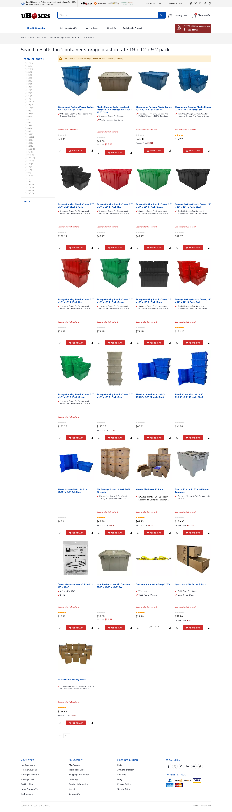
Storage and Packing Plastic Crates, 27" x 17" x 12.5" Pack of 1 (154, 108)
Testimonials (27, 794)
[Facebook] (191, 3)
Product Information (78, 784)
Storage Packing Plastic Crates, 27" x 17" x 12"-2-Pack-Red (76, 301)
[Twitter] (195, 3)
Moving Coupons (29, 769)
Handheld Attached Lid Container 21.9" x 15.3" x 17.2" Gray (114, 586)
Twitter (175, 766)
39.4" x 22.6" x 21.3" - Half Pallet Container (192, 491)
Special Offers (124, 789)
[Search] (161, 15)
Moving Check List (29, 779)
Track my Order (180, 15)
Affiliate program (125, 769)
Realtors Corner (28, 765)
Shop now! (191, 30)
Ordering (73, 779)
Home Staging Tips (30, 789)
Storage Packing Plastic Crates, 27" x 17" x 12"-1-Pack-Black (193, 206)
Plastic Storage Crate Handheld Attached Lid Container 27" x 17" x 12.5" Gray (114, 110)
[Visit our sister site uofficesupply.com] (113, 3)
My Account (74, 765)
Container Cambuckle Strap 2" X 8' (153, 584)
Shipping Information (79, 774)
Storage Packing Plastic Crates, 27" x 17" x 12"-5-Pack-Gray (115, 396)
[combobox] (108, 15)
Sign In (161, 3)
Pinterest (181, 766)
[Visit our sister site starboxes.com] (100, 3)
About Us (73, 789)
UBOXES (207, 806)
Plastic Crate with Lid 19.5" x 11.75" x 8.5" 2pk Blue (72, 491)
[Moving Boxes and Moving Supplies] (36, 15)
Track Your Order (77, 769)
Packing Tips (27, 784)
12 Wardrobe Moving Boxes (72, 679)
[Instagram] (209, 3)
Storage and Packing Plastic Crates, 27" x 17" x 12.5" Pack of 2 (76, 108)
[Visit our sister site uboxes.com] (86, 3)
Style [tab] (26, 201)
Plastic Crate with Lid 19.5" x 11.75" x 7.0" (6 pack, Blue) (190, 396)
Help (119, 765)
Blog (119, 779)
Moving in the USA (30, 774)
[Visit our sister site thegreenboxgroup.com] (127, 3)
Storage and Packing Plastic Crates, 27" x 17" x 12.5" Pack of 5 (193, 108)
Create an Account (175, 3)
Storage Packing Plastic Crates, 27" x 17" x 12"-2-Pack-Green (115, 301)
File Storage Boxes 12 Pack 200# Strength (113, 491)
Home (23, 37)
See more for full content (68, 129)
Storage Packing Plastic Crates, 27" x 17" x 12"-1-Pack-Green (154, 206)
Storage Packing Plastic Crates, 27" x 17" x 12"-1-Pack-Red (115, 206)
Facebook (168, 766)
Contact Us (150, 3)
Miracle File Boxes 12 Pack (149, 489)
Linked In (187, 766)
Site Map (121, 774)
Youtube (194, 766)
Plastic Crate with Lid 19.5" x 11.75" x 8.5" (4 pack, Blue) (150, 396)
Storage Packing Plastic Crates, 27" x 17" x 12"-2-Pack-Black (154, 301)
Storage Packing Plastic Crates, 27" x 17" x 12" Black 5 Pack (76, 206)
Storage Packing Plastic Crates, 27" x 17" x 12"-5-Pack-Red (193, 301)
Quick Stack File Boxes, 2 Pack (190, 584)
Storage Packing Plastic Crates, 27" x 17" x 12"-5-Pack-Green (76, 396)
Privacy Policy (124, 784)
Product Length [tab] (33, 59)
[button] (60, 150)
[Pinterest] (200, 3)
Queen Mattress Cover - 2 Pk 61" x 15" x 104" (75, 586)
